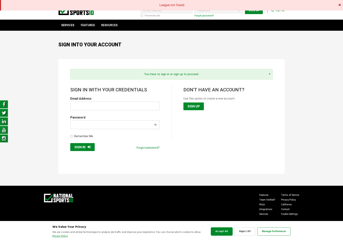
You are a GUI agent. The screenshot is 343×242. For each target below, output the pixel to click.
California (286, 204)
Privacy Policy (288, 199)
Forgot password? (204, 15)
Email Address (81, 98)
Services (263, 214)
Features (264, 195)
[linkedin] (4, 121)
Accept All (221, 231)
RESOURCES (109, 25)
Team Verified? (267, 199)
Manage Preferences (274, 231)
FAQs (262, 204)
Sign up (193, 106)
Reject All (245, 231)
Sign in (79, 147)
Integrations (265, 209)
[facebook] (4, 104)
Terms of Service (290, 195)
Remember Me (152, 15)
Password (77, 117)
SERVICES (67, 25)
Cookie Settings (289, 214)
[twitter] (4, 112)
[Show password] (155, 124)
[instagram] (4, 138)
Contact (285, 209)
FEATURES (88, 25)
